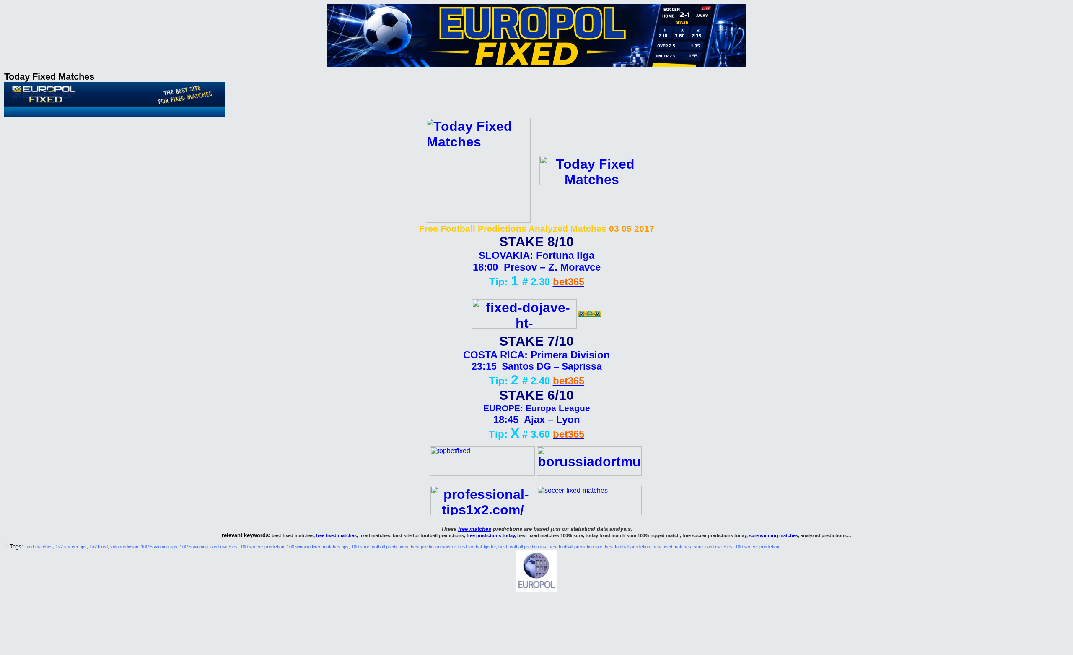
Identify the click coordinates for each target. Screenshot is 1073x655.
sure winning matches (773, 535)
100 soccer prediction (262, 546)
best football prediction (627, 546)
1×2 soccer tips (71, 546)
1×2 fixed (98, 546)
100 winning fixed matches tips (318, 546)
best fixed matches (672, 546)
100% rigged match (659, 535)
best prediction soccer (433, 546)
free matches (474, 529)
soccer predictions (712, 535)
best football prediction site (575, 546)
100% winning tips (159, 546)
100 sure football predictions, (380, 546)
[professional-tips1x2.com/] (482, 510)
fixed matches (38, 546)
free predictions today (491, 535)
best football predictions (522, 546)
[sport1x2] (482, 473)
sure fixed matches (713, 546)
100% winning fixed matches (209, 546)
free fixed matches (336, 535)
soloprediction (124, 546)
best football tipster (477, 546)
